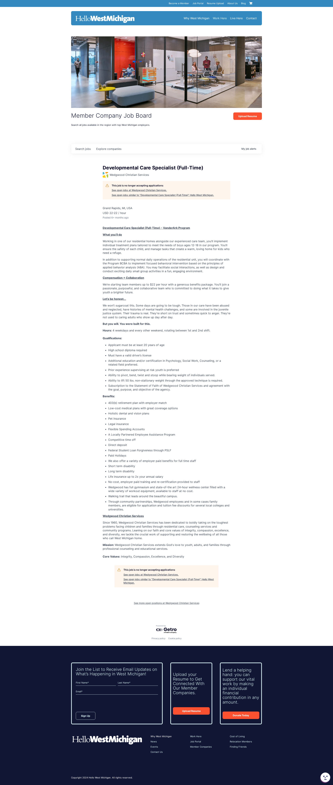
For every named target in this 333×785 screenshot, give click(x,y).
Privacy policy (158, 638)
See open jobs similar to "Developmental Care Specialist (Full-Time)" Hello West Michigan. (163, 195)
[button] (325, 777)
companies (108, 149)
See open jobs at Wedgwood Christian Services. (139, 190)
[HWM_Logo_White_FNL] (105, 15)
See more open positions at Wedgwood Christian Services (166, 603)
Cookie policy (175, 638)
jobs (83, 149)
